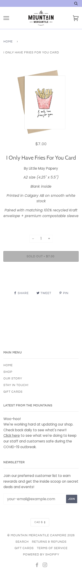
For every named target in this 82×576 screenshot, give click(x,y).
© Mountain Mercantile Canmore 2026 (41, 535)
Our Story (12, 378)
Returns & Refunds (49, 541)
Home (8, 41)
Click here (11, 435)
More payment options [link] (41, 281)
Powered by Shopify (41, 554)
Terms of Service (52, 548)
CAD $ (38, 522)
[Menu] (6, 18)
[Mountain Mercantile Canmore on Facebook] (37, 565)
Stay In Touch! (15, 385)
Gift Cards (13, 391)
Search (22, 541)
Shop (7, 371)
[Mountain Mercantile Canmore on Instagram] (45, 565)
